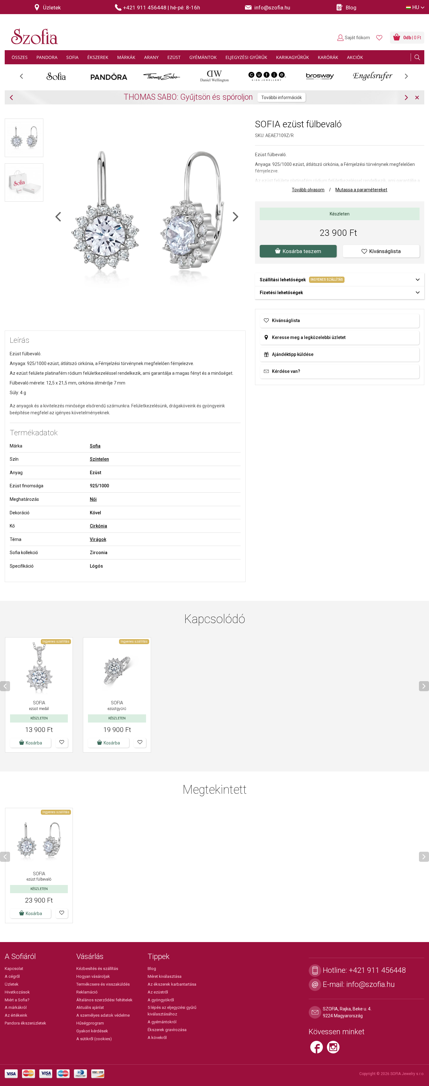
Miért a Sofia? (17, 1000)
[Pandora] (109, 76)
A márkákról (16, 1007)
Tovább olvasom (308, 190)
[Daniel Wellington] (214, 76)
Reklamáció (87, 992)
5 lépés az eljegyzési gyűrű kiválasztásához (172, 1010)
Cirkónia (98, 525)
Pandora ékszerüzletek (25, 1023)
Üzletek (12, 984)
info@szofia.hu (370, 984)
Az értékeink (16, 1015)
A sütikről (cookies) (94, 1038)
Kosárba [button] (34, 742)
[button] (62, 743)
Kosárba (112, 742)
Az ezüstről (158, 992)
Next (409, 99)
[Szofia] (33, 32)
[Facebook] (318, 1049)
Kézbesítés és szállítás (97, 968)
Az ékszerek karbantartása (172, 984)
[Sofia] (56, 76)
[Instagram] (335, 1049)
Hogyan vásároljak (93, 976)
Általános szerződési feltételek (104, 1000)
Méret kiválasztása (165, 976)
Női (93, 499)
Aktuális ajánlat (90, 1007)
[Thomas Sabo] (161, 76)
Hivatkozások (17, 992)
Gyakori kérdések (92, 1031)
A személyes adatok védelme (103, 1015)
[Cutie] (267, 76)
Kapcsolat (14, 968)
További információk (281, 97)
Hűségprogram (90, 1023)
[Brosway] (320, 76)
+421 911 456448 (377, 970)
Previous (14, 99)
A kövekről (157, 1037)
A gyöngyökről (161, 1000)
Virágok (98, 539)
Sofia (95, 445)
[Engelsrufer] (372, 76)
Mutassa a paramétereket (361, 190)
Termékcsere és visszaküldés (103, 984)
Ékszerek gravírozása (167, 1029)
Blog (152, 968)
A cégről (12, 976)
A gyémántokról (162, 1022)
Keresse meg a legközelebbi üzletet (308, 337)
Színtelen (99, 459)
